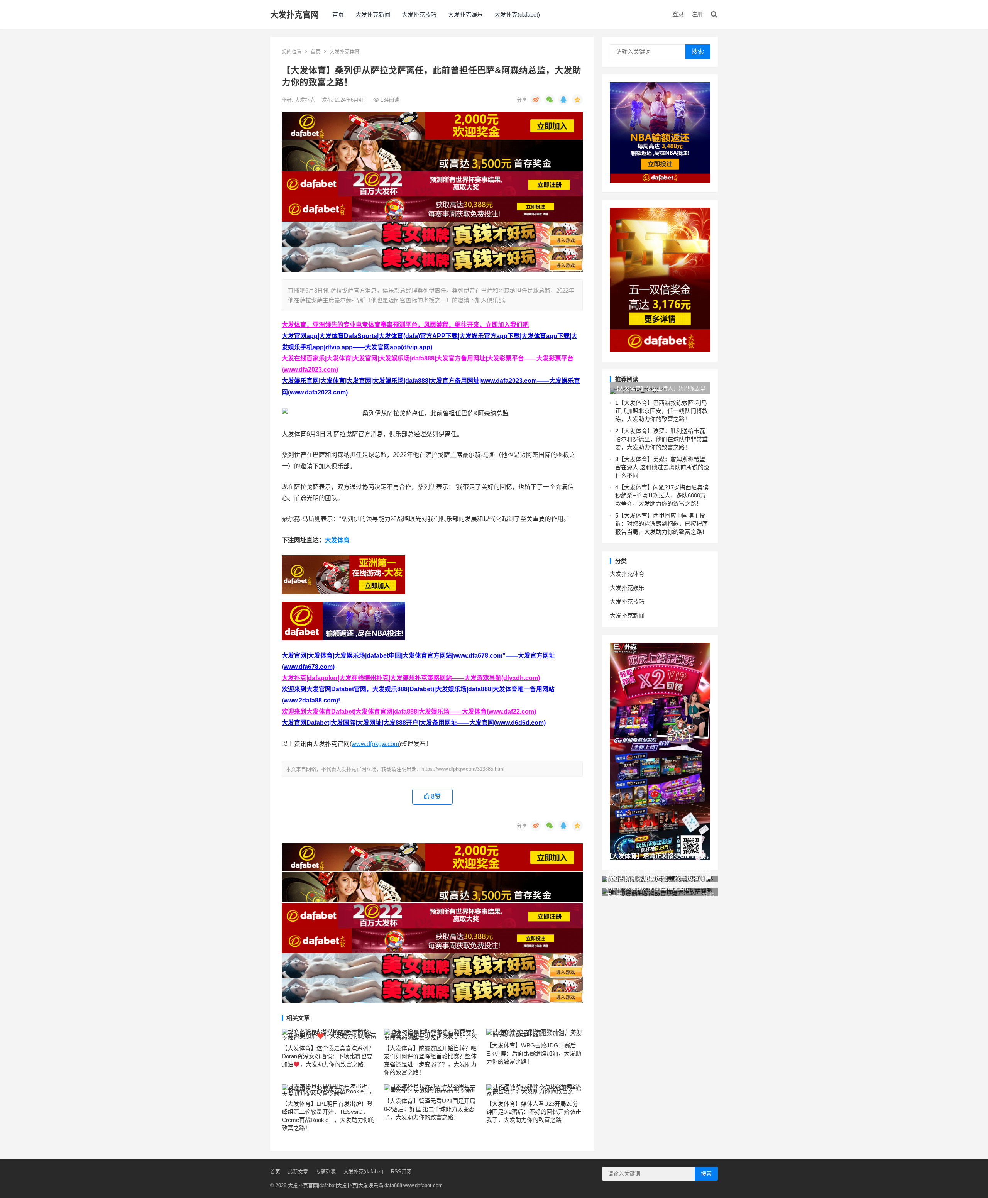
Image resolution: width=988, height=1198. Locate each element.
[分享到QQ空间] (577, 99)
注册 (697, 14)
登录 (678, 14)
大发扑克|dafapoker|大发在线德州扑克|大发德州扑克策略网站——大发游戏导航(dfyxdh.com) (411, 678)
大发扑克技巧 (419, 14)
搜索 (698, 51)
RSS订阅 (401, 1171)
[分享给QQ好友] (563, 99)
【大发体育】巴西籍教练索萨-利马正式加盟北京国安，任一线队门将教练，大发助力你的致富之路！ (661, 410)
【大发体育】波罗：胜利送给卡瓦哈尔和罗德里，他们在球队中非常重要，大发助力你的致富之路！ (661, 439)
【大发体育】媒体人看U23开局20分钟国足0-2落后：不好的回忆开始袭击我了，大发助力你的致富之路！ (533, 1111)
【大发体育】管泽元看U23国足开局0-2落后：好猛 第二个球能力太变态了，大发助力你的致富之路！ (429, 1109)
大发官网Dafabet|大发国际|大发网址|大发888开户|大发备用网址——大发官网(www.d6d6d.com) (414, 722)
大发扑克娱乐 (465, 14)
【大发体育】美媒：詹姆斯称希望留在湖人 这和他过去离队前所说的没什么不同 (662, 467)
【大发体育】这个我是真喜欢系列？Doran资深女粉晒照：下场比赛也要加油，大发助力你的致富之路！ (328, 1056)
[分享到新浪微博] (535, 99)
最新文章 (298, 1171)
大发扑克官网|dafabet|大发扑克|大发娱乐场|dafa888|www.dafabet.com (365, 1185)
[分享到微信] (549, 99)
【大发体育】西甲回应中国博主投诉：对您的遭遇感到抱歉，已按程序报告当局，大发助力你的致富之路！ (661, 523)
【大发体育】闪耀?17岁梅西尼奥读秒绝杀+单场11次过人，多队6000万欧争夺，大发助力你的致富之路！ (662, 495)
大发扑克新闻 (372, 14)
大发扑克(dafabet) (517, 14)
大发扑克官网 (294, 14)
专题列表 (326, 1171)
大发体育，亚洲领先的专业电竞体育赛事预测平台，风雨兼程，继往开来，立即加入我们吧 (405, 324)
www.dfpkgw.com (375, 744)
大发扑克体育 (345, 51)
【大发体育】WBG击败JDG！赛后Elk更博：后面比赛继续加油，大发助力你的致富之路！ (533, 1053)
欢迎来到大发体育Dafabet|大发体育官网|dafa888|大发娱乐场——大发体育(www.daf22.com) (409, 711)
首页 (338, 14)
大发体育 (337, 540)
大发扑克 (305, 100)
